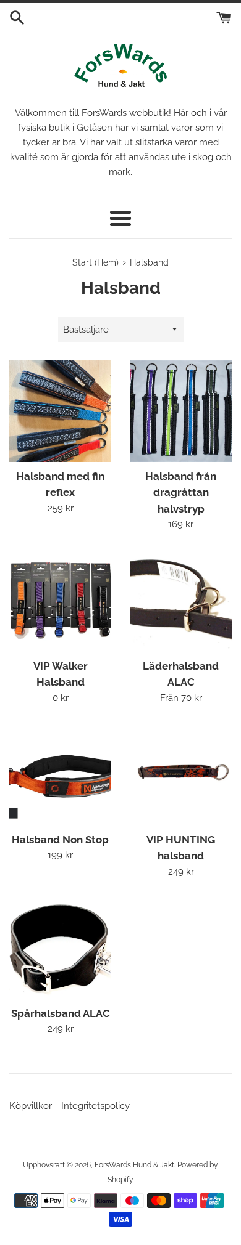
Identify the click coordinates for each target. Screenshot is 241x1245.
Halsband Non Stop (60, 839)
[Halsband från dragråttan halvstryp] (181, 411)
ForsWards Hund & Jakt (134, 1165)
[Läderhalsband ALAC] (181, 601)
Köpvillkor (30, 1105)
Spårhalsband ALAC (60, 1013)
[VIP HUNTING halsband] (181, 774)
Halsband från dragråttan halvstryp (180, 492)
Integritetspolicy (95, 1105)
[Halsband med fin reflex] (60, 411)
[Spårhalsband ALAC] (60, 948)
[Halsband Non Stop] (60, 774)
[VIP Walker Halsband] (60, 601)
